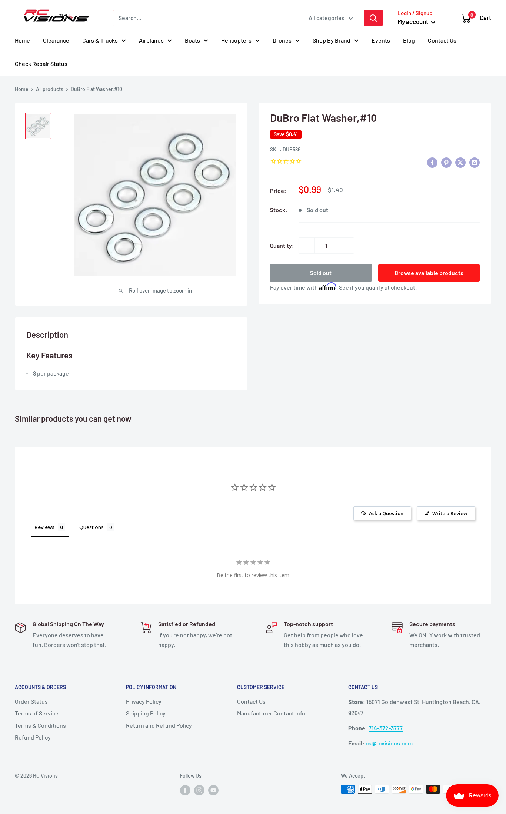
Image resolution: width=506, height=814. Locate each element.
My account (413, 21)
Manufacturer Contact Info (271, 713)
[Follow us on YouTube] (213, 790)
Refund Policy (33, 737)
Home (22, 40)
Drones (282, 40)
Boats (192, 40)
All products (49, 89)
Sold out (321, 273)
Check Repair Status (41, 63)
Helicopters (236, 40)
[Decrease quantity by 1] (306, 246)
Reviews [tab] (44, 527)
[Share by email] (474, 162)
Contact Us (442, 40)
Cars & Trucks (100, 40)
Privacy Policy (144, 701)
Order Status (31, 701)
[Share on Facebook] (432, 162)
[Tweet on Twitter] (460, 162)
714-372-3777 (386, 727)
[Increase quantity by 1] (346, 246)
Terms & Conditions (40, 725)
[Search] (373, 18)
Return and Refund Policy (159, 725)
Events (381, 40)
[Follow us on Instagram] (199, 790)
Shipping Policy (146, 713)
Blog (409, 40)
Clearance (56, 40)
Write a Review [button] (449, 513)
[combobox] (206, 18)
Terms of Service (37, 713)
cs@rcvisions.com (389, 743)
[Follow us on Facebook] (185, 790)
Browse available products (429, 273)
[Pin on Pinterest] (446, 162)
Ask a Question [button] (386, 513)
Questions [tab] (91, 527)
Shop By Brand (331, 40)
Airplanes (151, 40)
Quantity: (282, 245)
